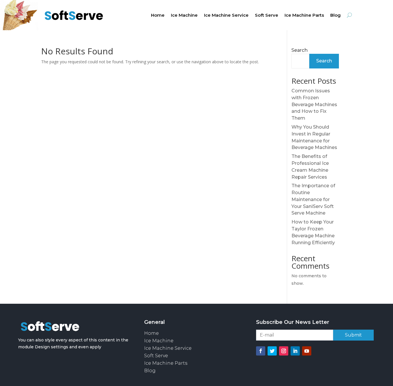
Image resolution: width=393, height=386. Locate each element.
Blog (335, 15)
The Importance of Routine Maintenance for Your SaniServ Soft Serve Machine (313, 199)
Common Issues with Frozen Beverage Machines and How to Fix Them (314, 104)
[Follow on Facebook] (260, 351)
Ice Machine (184, 15)
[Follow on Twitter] (272, 351)
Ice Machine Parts (304, 15)
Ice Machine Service (226, 15)
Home (158, 15)
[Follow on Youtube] (306, 351)
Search (299, 50)
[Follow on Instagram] (283, 351)
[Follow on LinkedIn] (295, 351)
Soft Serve (266, 15)
